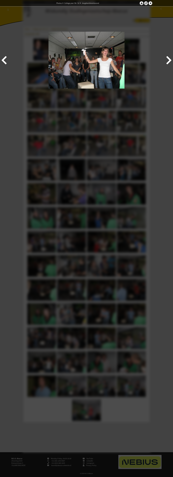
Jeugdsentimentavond (90, 3)
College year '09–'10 (71, 3)
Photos (59, 3)
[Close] (150, 3)
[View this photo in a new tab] (146, 3)
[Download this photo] (141, 3)
